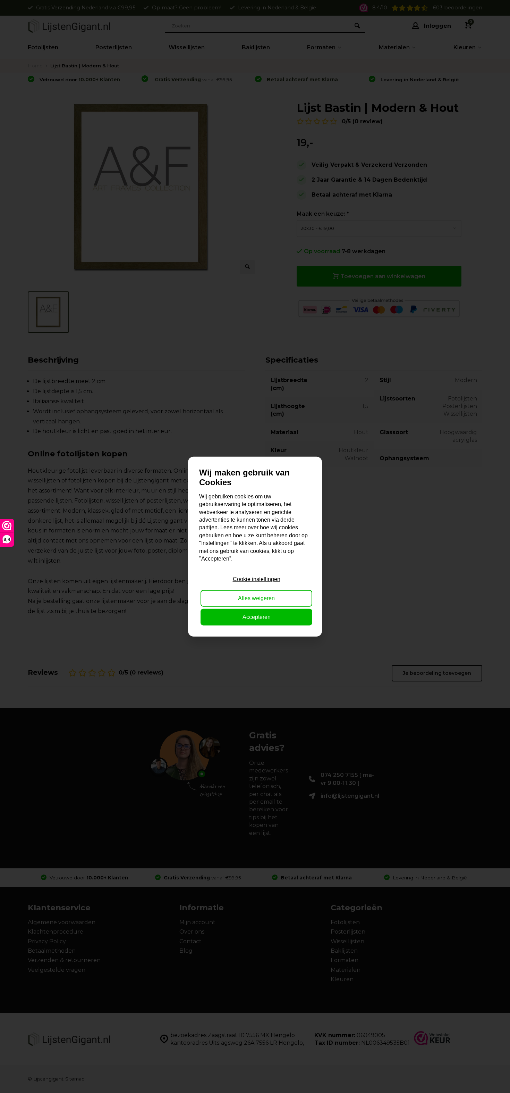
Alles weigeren (256, 598)
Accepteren (257, 617)
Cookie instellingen (256, 579)
